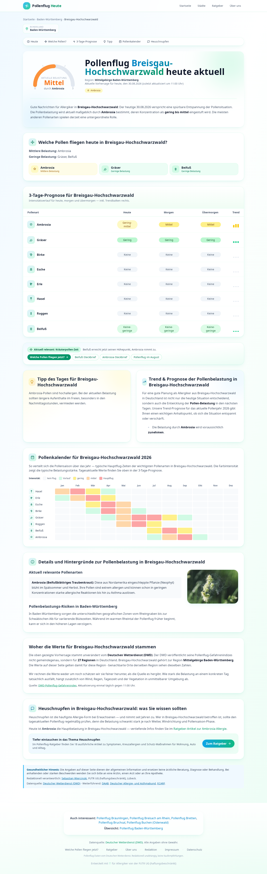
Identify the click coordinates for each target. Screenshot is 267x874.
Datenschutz (194, 849)
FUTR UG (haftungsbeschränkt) (157, 863)
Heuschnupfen (160, 41)
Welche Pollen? (57, 41)
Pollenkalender (132, 41)
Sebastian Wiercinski (74, 778)
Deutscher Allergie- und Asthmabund (133, 783)
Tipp (109, 41)
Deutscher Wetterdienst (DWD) (61, 783)
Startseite (185, 5)
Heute (34, 41)
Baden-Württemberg (49, 19)
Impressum (172, 849)
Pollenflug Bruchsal (112, 822)
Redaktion (151, 849)
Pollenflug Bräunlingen (112, 818)
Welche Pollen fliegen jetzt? (47, 357)
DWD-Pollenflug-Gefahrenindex (57, 685)
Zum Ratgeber (216, 744)
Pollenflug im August (146, 357)
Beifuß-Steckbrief (85, 357)
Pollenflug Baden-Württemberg (141, 828)
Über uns (235, 5)
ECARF (161, 783)
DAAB (105, 783)
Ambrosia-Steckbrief (114, 357)
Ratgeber (217, 5)
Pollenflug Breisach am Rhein (150, 818)
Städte (201, 5)
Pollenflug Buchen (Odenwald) (148, 822)
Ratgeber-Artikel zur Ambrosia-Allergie (199, 729)
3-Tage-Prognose (86, 41)
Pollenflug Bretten (183, 818)
